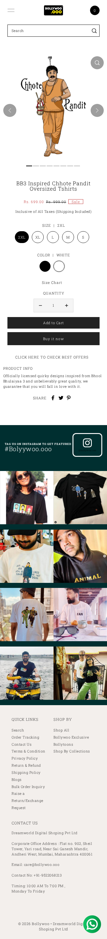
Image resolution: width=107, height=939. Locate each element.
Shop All (61, 730)
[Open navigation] (11, 10)
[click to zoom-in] (97, 62)
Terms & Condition (28, 751)
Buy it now (53, 339)
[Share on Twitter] (61, 397)
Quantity (53, 293)
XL (37, 237)
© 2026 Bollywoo (34, 923)
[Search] (94, 30)
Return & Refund (26, 765)
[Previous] (9, 110)
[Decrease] (40, 305)
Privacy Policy (25, 758)
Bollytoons (63, 744)
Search (18, 730)
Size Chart (52, 282)
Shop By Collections (72, 751)
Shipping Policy (26, 772)
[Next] (97, 110)
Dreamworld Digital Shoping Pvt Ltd (64, 926)
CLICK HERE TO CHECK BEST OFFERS (52, 357)
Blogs (17, 779)
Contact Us (22, 744)
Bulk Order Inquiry (28, 786)
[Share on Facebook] (53, 397)
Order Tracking (25, 737)
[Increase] (66, 305)
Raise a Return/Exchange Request (27, 800)
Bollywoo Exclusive (71, 737)
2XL (22, 237)
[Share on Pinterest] (68, 397)
